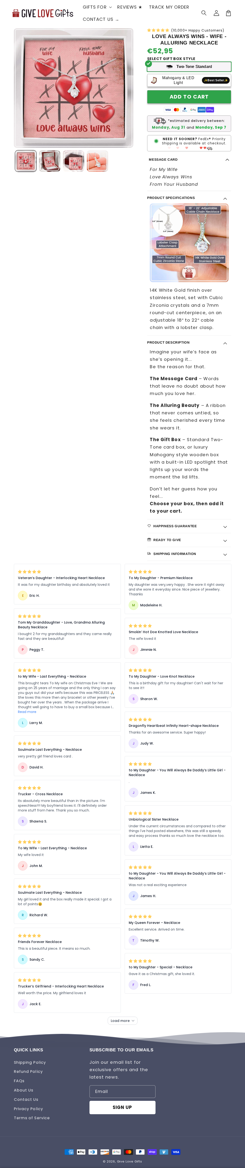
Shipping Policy (30, 1062)
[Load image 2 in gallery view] (49, 160)
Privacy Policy (28, 1109)
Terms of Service (32, 1118)
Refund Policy (28, 1071)
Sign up (122, 1107)
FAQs (19, 1081)
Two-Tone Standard (194, 67)
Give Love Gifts (129, 1161)
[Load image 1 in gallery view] (25, 160)
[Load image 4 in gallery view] (97, 160)
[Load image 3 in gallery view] (73, 160)
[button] (204, 13)
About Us (23, 1090)
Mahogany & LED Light (195, 80)
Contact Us (26, 1099)
